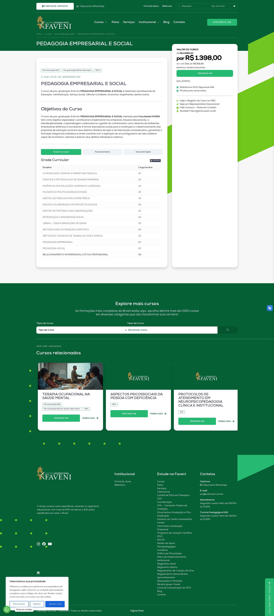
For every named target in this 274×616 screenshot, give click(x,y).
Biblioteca (167, 6)
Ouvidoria (162, 550)
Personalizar (19, 604)
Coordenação (164, 502)
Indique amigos (56, 6)
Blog (166, 22)
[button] (155, 160)
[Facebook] (44, 544)
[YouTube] (50, 544)
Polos (115, 22)
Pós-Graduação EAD (64, 34)
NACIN (161, 540)
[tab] (61, 152)
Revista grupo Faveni (168, 584)
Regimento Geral (166, 564)
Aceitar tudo (55, 604)
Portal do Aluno (151, 6)
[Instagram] (38, 544)
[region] (37, 593)
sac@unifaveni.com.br (211, 494)
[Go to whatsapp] (6, 609)
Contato (179, 22)
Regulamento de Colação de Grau (175, 571)
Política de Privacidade (169, 553)
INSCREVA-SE (222, 22)
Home (39, 34)
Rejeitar (37, 604)
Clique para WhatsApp (92, 6)
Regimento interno (167, 567)
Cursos (48, 34)
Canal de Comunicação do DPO (174, 588)
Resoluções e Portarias (169, 581)
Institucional (163, 492)
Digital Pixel (137, 611)
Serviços (129, 22)
